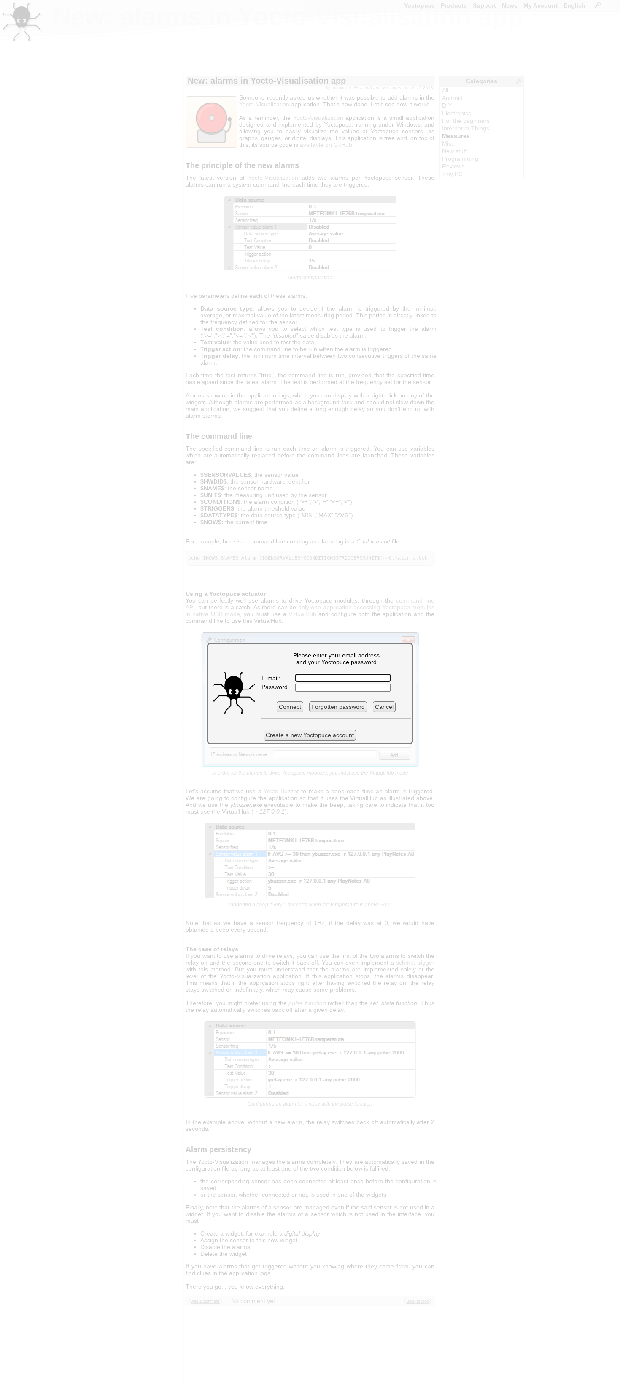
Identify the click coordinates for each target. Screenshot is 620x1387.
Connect (290, 706)
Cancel (384, 706)
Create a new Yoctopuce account (310, 735)
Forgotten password (338, 706)
